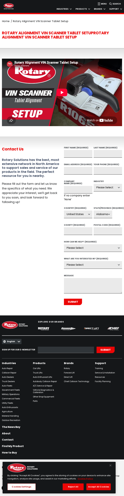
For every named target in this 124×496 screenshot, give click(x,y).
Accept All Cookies (98, 486)
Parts (35, 401)
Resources (100, 377)
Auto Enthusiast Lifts (42, 377)
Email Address (78, 165)
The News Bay (11, 427)
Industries (9, 363)
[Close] (110, 465)
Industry (99, 181)
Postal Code (107, 225)
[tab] (62, 9)
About (6, 433)
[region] (59, 477)
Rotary (67, 368)
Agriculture (7, 411)
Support (100, 363)
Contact (8, 439)
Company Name (73, 182)
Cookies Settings (21, 486)
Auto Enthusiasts (10, 407)
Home (6, 21)
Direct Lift (68, 377)
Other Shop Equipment (43, 397)
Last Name (105, 148)
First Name (76, 148)
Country (75, 208)
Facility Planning (103, 381)
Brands (68, 363)
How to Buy (9, 452)
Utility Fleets (7, 403)
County (74, 225)
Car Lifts (37, 368)
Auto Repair (7, 368)
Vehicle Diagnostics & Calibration (43, 391)
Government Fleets (11, 390)
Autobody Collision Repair (45, 381)
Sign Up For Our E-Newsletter (18, 350)
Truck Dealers (8, 381)
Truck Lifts (37, 373)
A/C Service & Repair (42, 386)
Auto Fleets (7, 386)
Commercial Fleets (11, 399)
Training (99, 368)
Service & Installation (105, 373)
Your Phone (106, 165)
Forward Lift (69, 373)
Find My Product (13, 446)
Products (39, 363)
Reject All (73, 486)
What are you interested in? (86, 259)
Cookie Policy (85, 478)
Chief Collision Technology (76, 381)
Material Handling (10, 416)
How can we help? (80, 242)
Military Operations (11, 394)
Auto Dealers (8, 377)
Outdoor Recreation (11, 420)
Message (69, 276)
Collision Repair (9, 373)
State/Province (103, 208)
